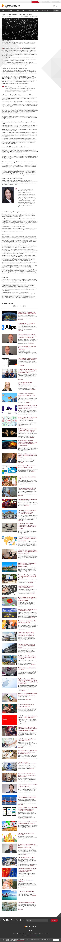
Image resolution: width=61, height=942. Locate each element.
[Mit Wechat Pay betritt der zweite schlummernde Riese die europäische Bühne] (9, 872)
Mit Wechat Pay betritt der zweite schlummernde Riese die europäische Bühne (27, 870)
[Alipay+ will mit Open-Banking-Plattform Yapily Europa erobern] (9, 315)
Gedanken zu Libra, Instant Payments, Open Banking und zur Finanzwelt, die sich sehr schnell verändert (27, 526)
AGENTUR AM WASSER (34, 935)
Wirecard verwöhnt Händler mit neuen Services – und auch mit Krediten (26, 645)
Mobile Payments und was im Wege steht (26, 880)
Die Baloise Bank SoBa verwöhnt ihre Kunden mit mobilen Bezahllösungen (27, 564)
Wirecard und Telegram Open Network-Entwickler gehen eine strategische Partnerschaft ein (26, 633)
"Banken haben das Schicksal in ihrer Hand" (27, 668)
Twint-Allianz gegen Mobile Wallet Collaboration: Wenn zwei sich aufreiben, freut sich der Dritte (27, 430)
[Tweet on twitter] (18, 306)
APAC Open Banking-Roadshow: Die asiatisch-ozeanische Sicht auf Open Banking (27, 538)
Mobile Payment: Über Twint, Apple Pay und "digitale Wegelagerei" (28, 716)
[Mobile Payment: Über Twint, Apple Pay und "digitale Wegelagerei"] (9, 719)
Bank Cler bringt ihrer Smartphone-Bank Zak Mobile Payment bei (28, 694)
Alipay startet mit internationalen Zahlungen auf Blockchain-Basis (27, 796)
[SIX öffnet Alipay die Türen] (9, 894)
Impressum (25, 933)
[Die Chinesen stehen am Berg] (9, 861)
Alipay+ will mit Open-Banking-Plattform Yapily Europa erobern (27, 312)
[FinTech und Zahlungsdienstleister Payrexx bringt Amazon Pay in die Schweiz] (9, 457)
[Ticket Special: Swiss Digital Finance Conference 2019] (9, 590)
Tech (23, 10)
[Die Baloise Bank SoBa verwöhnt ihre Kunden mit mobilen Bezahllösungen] (9, 566)
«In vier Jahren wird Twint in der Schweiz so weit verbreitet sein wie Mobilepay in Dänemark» (27, 845)
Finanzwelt (10, 10)
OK (56, 939)
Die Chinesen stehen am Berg (26, 857)
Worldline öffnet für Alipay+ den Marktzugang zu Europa (26, 324)
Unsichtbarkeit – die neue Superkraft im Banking (25, 383)
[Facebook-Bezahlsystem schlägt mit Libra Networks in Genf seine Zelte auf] (9, 578)
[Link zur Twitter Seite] (54, 6)
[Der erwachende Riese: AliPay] (9, 906)
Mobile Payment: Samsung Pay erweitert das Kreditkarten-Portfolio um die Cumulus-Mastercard (27, 728)
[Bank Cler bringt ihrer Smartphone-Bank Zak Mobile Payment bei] (9, 697)
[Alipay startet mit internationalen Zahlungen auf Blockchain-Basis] (9, 799)
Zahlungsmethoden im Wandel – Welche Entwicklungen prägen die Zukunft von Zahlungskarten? (27, 336)
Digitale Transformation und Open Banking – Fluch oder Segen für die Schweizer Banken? (27, 551)
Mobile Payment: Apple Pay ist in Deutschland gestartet (27, 739)
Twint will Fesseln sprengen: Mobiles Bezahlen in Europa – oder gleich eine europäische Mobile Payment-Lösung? (27, 443)
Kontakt (14, 933)
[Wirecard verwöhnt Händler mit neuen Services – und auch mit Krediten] (9, 647)
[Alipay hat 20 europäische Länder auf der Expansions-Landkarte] (9, 825)
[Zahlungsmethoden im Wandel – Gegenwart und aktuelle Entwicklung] (9, 350)
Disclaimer (41, 933)
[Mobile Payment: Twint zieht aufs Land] (9, 480)
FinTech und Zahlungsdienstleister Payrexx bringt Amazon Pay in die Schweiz (27, 455)
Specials (44, 1)
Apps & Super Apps (24, 16)
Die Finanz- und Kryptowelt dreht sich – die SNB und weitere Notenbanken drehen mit (27, 512)
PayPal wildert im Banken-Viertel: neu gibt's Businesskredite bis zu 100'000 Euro (27, 657)
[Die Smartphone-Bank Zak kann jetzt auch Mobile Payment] (9, 469)
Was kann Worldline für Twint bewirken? (26, 833)
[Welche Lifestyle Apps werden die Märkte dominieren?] (9, 503)
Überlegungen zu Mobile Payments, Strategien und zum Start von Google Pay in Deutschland (28, 809)
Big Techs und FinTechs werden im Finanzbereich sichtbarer (27, 609)
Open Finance (31, 16)
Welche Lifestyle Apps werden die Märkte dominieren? (27, 500)
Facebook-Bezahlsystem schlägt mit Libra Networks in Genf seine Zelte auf (27, 576)
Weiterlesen (20, 319)
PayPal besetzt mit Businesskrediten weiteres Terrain (27, 763)
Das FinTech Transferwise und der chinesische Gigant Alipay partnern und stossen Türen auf (27, 371)
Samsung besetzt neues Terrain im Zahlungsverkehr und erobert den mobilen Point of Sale (27, 407)
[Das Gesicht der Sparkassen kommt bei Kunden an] (9, 708)
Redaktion (19, 933)
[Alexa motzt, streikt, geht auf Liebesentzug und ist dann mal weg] (9, 397)
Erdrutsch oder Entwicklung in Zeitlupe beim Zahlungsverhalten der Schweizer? (27, 775)
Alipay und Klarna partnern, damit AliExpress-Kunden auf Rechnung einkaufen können (27, 599)
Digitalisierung (44, 10)
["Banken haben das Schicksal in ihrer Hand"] (9, 671)
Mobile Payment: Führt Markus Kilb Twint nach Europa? (27, 785)
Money (33, 1)
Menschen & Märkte (33, 10)
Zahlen (36, 16)
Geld (18, 10)
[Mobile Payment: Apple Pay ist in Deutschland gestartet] (9, 742)
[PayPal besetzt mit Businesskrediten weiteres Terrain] (9, 766)
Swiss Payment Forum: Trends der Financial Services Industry (27, 418)
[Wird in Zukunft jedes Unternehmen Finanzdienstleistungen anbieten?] (9, 362)
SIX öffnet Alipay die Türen (27, 891)
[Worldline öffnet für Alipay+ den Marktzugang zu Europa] (9, 327)
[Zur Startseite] (30, 926)
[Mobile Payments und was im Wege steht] (9, 883)
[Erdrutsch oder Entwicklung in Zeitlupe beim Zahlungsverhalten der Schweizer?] (9, 777)
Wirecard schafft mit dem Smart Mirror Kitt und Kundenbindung (27, 488)
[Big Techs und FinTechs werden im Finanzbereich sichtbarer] (9, 613)
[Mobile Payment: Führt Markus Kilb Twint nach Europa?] (9, 788)
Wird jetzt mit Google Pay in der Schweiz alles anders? (27, 621)
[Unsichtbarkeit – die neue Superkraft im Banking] (9, 386)
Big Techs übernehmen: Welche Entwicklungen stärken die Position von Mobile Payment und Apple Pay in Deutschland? (28, 681)
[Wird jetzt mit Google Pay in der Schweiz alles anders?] (9, 624)
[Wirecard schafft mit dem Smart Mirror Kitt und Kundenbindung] (9, 492)
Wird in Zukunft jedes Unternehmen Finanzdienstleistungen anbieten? (27, 358)
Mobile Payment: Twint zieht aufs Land (27, 477)
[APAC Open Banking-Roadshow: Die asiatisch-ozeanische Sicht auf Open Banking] (9, 540)
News (3, 10)
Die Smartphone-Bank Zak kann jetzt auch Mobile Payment (27, 466)
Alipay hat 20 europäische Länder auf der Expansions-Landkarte (27, 822)
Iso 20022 (55, 1)
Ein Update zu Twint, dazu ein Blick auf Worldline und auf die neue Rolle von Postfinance (27, 752)
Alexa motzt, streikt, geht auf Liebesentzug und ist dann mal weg (26, 395)
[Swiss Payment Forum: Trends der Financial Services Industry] (9, 421)
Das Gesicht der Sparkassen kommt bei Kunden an (26, 705)
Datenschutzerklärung (33, 933)
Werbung (46, 933)
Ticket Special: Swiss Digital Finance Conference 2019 (26, 586)
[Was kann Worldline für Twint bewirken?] (9, 836)
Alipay (20, 48)
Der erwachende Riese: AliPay (26, 902)
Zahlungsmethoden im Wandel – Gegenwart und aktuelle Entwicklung (27, 348)
